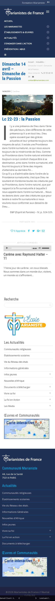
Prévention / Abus (14, 49)
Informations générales (16, 368)
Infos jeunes (10, 374)
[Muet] (39, 248)
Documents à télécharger (17, 387)
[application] (27, 248)
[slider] (46, 248)
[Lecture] (7, 248)
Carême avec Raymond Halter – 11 (26, 256)
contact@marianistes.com (38, 80)
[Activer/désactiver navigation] (48, 11)
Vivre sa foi (9, 393)
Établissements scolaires (17, 355)
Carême (16, 91)
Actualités (10, 37)
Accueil (8, 21)
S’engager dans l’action (18, 43)
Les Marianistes (13, 26)
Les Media (9, 406)
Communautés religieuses (17, 349)
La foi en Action (12, 399)
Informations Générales (15, 511)
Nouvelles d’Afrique (14, 380)
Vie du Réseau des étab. (16, 361)
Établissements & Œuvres (18, 32)
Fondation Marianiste (33, 2)
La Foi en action (10, 537)
